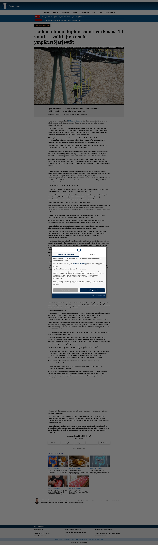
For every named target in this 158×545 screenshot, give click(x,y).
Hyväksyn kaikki (92, 290)
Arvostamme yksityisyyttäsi (65, 254)
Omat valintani (65, 290)
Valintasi (92, 254)
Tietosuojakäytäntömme (99, 295)
